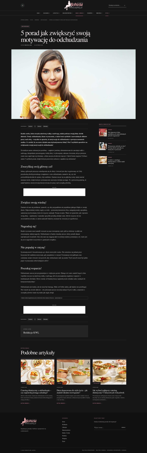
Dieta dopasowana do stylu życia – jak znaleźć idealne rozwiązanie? (72, 391)
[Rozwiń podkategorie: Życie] (109, 13)
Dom (38, 13)
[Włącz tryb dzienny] (22, 5)
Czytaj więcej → (25, 403)
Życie (106, 13)
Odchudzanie (25, 26)
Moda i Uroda (79, 13)
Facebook (30, 126)
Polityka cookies (101, 450)
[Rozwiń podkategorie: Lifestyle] (59, 13)
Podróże (89, 13)
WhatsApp (46, 126)
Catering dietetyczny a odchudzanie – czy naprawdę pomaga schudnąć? (36, 391)
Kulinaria (46, 13)
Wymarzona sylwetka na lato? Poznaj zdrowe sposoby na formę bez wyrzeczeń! (117, 147)
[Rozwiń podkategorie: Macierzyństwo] (72, 13)
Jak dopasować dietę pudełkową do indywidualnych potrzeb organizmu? (117, 134)
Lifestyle (55, 13)
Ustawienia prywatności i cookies (116, 450)
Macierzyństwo (67, 13)
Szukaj (123, 427)
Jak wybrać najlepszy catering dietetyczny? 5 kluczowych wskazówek (108, 391)
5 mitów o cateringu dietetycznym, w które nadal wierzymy (116, 161)
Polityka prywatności (88, 450)
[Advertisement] (54, 192)
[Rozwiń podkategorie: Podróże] (93, 13)
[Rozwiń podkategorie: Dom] (40, 13)
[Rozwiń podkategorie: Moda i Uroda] (84, 13)
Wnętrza (98, 13)
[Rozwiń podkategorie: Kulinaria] (49, 13)
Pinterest (39, 126)
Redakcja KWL (28, 45)
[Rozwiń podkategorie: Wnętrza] (102, 13)
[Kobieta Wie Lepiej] (73, 5)
